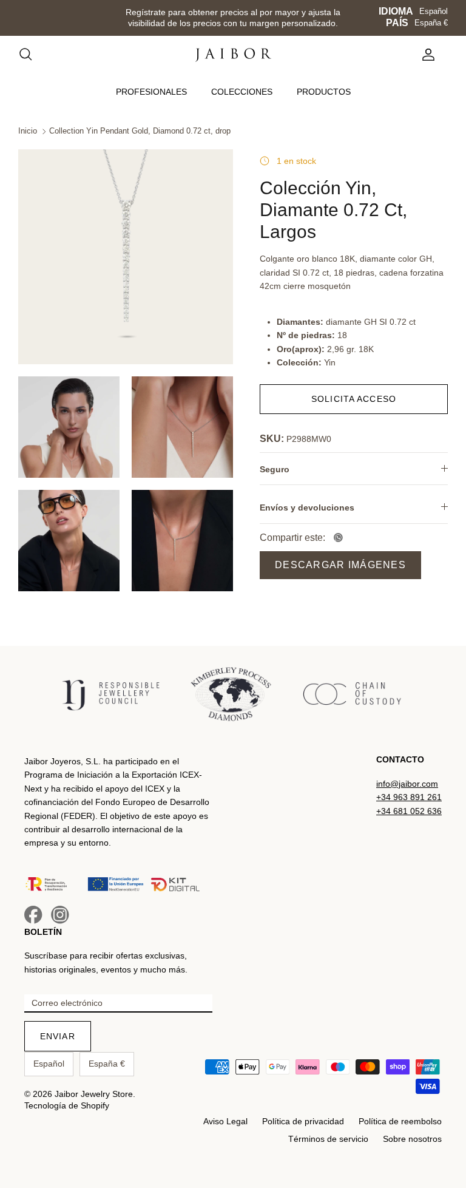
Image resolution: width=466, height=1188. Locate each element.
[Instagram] (60, 915)
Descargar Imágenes (340, 565)
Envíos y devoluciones (307, 507)
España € (431, 22)
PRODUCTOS (324, 92)
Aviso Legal (225, 1121)
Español (433, 11)
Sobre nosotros (412, 1139)
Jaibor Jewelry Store (94, 1094)
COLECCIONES (241, 92)
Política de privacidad (303, 1121)
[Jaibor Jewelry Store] (233, 55)
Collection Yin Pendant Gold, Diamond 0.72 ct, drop (140, 131)
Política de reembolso (400, 1121)
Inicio (27, 131)
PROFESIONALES (151, 92)
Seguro (274, 469)
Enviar (57, 1036)
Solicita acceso (353, 399)
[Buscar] (31, 55)
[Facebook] (33, 915)
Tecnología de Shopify (66, 1105)
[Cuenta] (426, 54)
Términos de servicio (328, 1139)
